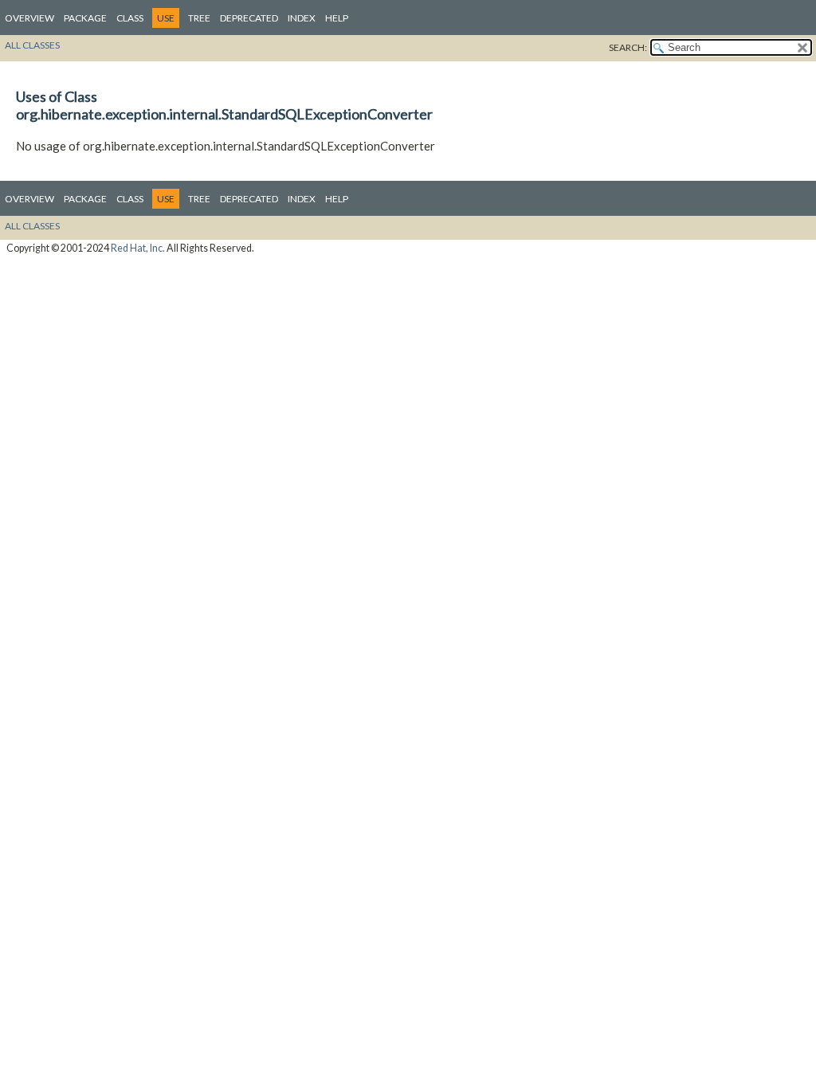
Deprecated (249, 18)
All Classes (32, 45)
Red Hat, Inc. (138, 248)
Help (336, 18)
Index (302, 18)
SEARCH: (628, 47)
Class (129, 18)
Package (85, 18)
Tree (199, 18)
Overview (29, 18)
